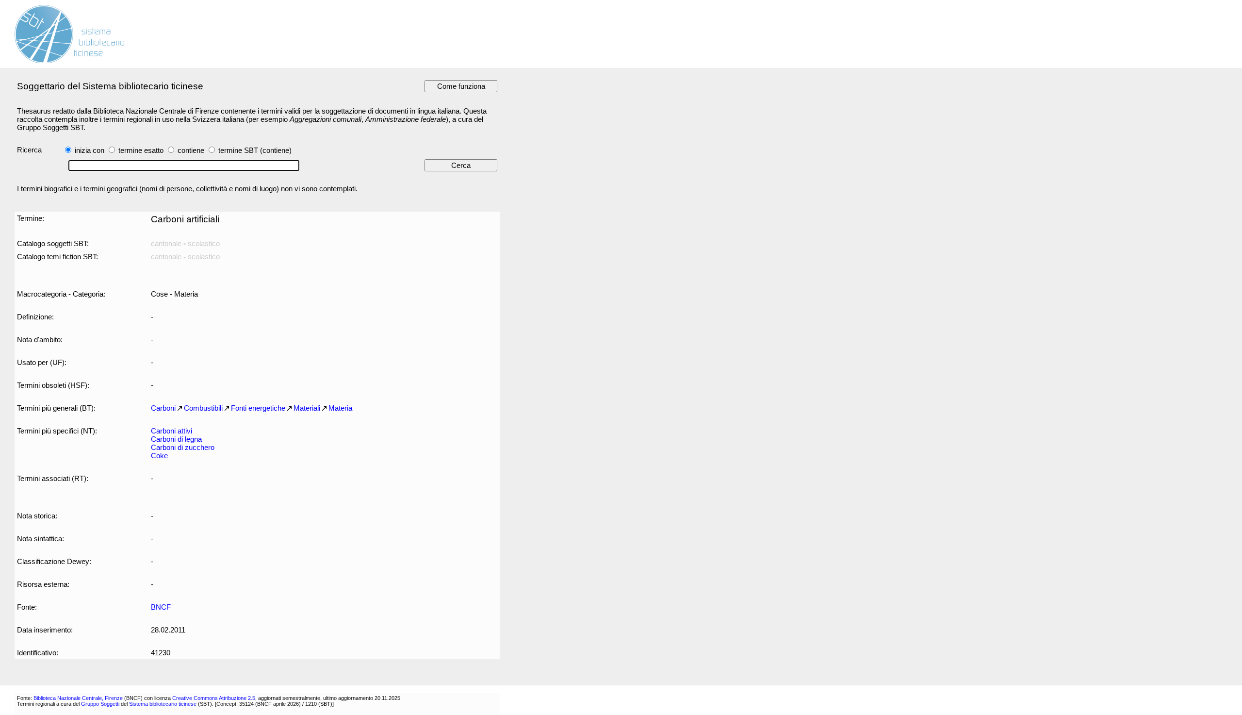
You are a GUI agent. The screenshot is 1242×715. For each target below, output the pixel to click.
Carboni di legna (176, 439)
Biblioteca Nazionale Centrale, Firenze (78, 698)
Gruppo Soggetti (100, 704)
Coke (159, 455)
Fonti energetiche (258, 408)
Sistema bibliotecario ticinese (162, 704)
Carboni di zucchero (182, 447)
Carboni (163, 408)
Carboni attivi (171, 431)
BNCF (161, 607)
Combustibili (203, 408)
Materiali (307, 408)
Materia (340, 408)
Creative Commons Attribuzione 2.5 (213, 698)
